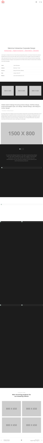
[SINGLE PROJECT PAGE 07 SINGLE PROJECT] (31, 408)
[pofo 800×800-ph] (11, 263)
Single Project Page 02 (34, 440)
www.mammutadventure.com (18, 75)
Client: (2, 65)
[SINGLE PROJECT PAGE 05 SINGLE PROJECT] (31, 425)
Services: (3, 70)
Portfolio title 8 (7, 440)
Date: (2, 73)
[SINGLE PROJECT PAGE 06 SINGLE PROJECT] (11, 425)
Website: (3, 75)
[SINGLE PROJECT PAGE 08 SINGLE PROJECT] (11, 408)
